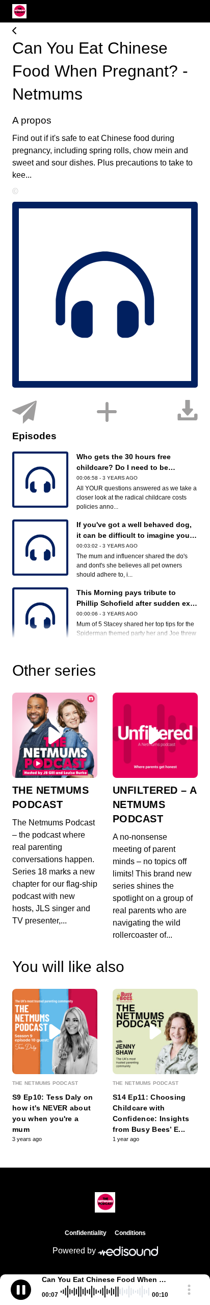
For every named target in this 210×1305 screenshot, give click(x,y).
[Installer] (107, 412)
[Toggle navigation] (190, 11)
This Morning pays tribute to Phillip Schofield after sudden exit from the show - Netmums (135, 603)
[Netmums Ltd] (105, 32)
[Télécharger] (187, 412)
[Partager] (24, 412)
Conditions (130, 1233)
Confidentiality (86, 1233)
